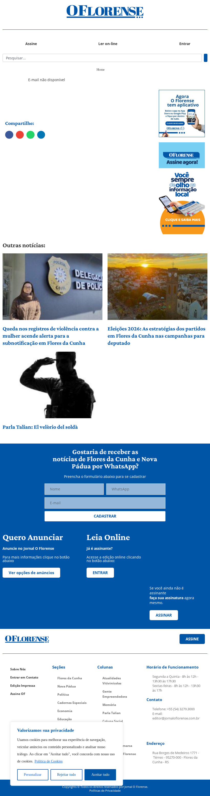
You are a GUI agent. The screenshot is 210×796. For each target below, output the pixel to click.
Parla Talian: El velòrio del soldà (40, 427)
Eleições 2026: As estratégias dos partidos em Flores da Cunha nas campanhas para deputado (156, 335)
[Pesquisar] (205, 58)
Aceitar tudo (100, 775)
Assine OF (17, 694)
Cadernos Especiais (72, 703)
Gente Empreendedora (114, 694)
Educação (64, 719)
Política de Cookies (48, 761)
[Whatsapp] (188, 731)
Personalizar (32, 775)
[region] (66, 754)
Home (101, 69)
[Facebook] (151, 731)
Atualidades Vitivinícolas (111, 680)
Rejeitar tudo (66, 775)
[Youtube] (176, 731)
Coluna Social (112, 721)
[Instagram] (164, 731)
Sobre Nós (18, 669)
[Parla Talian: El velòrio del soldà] (52, 385)
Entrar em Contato (24, 677)
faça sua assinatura (166, 597)
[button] (28, 11)
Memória (109, 705)
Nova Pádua (66, 686)
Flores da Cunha (69, 678)
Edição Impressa (22, 685)
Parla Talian (111, 713)
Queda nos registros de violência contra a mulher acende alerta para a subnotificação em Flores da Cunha (51, 335)
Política (63, 694)
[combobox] (102, 58)
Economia (64, 711)
